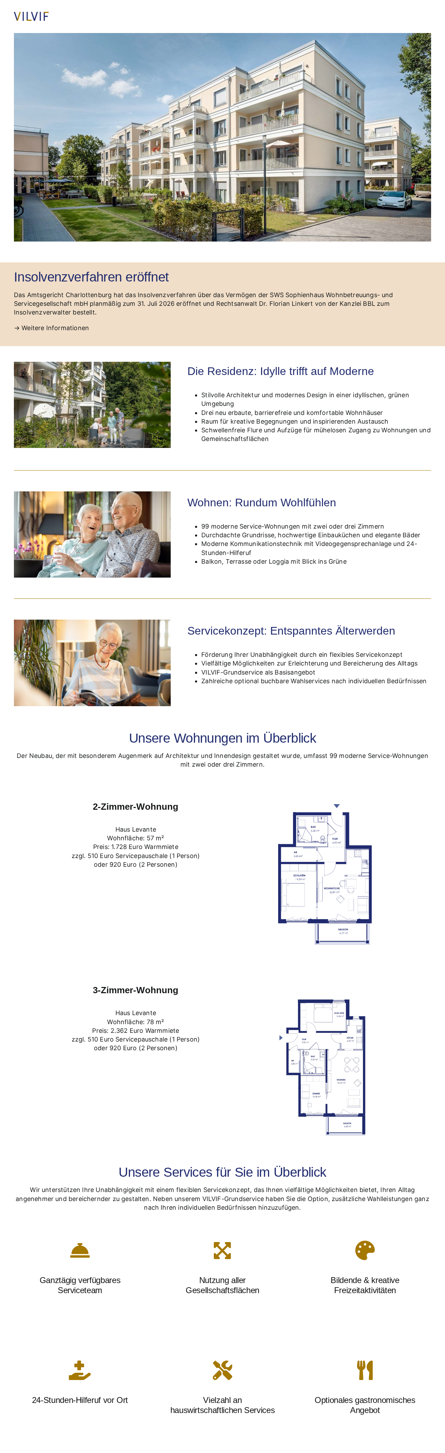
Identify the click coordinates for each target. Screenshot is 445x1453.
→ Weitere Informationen (51, 328)
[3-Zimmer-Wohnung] (331, 983)
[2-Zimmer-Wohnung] (331, 799)
